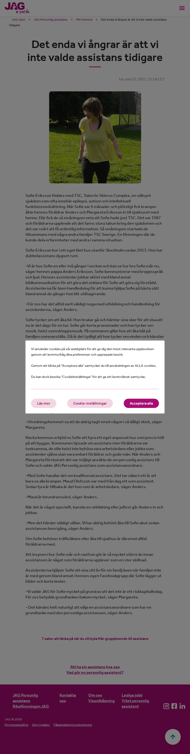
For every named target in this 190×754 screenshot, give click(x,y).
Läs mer (43, 403)
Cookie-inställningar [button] (90, 403)
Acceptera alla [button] (141, 403)
